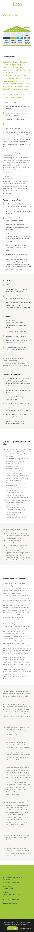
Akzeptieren (12, 928)
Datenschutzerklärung (25, 928)
